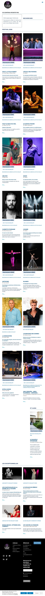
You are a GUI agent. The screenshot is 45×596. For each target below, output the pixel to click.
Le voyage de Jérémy (30, 488)
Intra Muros (6, 390)
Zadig (25, 176)
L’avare (25, 230)
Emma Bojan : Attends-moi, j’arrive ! (11, 525)
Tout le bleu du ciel (9, 124)
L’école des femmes (29, 72)
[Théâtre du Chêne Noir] (7, 9)
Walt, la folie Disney (9, 72)
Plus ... (3, 81)
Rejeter (30, 593)
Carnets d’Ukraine (8, 230)
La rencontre (7, 336)
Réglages (37, 593)
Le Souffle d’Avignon (36, 441)
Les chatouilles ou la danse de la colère (9, 489)
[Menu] (43, 2)
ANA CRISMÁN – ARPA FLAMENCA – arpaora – (32, 393)
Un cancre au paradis (30, 525)
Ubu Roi (5, 176)
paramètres (16, 594)
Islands (25, 281)
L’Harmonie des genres (31, 334)
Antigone (5, 282)
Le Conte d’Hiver (28, 124)
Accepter (23, 593)
